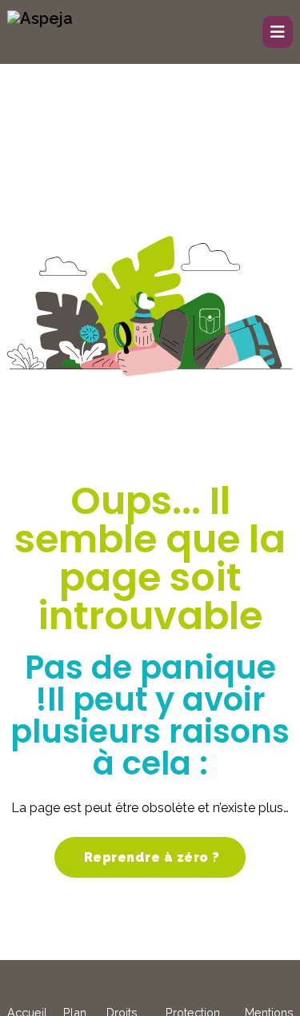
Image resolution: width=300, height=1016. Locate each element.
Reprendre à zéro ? (150, 857)
